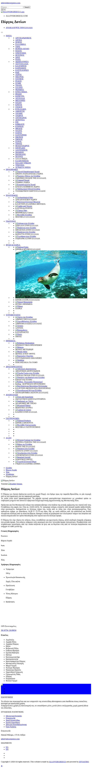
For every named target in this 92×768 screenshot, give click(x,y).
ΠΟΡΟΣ (18, 42)
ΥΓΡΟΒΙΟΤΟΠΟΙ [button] (13, 315)
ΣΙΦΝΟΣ (18, 139)
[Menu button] (2, 32)
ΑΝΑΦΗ (18, 113)
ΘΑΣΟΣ (18, 51)
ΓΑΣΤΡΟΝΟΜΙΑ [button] (12, 418)
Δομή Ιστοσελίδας (13, 720)
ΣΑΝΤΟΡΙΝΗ (20, 135)
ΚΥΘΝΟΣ (19, 126)
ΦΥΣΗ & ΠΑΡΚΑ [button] (13, 245)
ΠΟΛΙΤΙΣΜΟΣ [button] (12, 195)
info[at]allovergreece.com (10, 3)
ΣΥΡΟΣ (18, 141)
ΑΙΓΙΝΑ (18, 40)
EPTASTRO (84, 762)
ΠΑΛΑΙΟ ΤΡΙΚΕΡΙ (23, 163)
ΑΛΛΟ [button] (8, 438)
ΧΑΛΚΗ (19, 88)
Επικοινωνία (10, 718)
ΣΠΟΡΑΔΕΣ (20, 148)
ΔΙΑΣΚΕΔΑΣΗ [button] (12, 395)
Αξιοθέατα (10, 474)
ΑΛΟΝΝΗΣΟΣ (21, 150)
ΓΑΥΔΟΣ (18, 107)
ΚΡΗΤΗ (18, 105)
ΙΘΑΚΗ (18, 94)
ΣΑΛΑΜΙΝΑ (20, 44)
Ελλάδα (9, 468)
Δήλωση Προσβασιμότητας (16, 725)
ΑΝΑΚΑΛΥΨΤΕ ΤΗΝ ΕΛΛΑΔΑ (19, 28)
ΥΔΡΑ (17, 47)
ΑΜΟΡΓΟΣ (20, 111)
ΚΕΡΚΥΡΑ (19, 96)
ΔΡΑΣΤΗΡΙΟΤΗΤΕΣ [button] (14, 367)
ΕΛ (7, 747)
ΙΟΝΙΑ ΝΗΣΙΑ (21, 92)
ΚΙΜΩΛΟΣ (19, 124)
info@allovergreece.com (10, 739)
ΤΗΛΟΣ (18, 85)
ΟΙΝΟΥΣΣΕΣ (20, 53)
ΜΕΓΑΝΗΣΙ (20, 100)
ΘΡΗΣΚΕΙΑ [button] (10, 341)
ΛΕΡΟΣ (18, 75)
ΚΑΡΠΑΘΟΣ (20, 68)
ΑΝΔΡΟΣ (19, 116)
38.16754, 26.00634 (8, 630)
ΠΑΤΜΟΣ (19, 79)
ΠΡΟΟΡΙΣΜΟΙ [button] (12, 169)
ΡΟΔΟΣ (18, 81)
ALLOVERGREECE (57, 762)
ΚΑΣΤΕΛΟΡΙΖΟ (22, 70)
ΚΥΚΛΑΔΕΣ (20, 109)
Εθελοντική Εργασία (14, 716)
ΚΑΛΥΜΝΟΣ (20, 66)
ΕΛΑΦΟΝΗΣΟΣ (22, 161)
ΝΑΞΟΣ (18, 131)
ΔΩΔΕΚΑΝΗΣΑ (22, 62)
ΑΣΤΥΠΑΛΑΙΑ (21, 64)
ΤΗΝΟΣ (18, 144)
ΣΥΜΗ (18, 83)
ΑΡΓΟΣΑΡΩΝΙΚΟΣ (23, 38)
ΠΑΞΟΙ (18, 103)
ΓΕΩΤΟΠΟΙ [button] (11, 221)
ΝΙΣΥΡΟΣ (19, 77)
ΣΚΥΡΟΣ (19, 157)
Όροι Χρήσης (11, 727)
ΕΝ (7, 749)
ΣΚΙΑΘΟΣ (19, 152)
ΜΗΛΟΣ (18, 128)
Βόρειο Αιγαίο (11, 470)
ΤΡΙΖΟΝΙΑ (19, 165)
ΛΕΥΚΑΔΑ (20, 98)
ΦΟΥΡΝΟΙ (19, 55)
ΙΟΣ (16, 122)
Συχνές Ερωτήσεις (13, 722)
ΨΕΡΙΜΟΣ (19, 90)
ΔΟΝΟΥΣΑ (20, 120)
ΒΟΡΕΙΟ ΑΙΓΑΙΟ (22, 49)
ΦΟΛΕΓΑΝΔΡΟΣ (22, 146)
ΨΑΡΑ (18, 59)
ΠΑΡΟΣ (18, 133)
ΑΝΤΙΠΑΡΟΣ (20, 118)
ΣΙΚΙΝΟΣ (19, 137)
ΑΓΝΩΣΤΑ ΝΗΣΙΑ (23, 167)
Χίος (7, 472)
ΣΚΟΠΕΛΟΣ (20, 154)
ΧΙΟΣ (17, 57)
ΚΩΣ (17, 72)
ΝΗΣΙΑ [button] (9, 36)
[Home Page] (4, 685)
